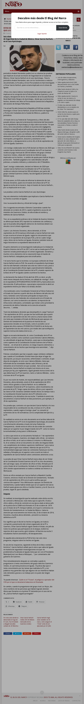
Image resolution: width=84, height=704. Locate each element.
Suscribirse (63, 28)
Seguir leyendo (42, 33)
